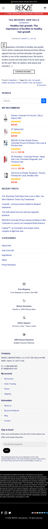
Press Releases (9, 265)
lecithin (18, 83)
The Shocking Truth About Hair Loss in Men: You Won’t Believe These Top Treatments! (23, 198)
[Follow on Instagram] (6, 513)
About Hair (6, 246)
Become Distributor (11, 411)
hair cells (28, 80)
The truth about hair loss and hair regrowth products (20, 213)
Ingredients (24, 23)
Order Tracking (10, 384)
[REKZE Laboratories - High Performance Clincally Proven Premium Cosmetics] (24, 8)
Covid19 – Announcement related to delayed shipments (21, 205)
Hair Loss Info (8, 250)
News (4, 260)
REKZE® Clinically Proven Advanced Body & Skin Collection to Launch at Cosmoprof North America (24, 221)
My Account (8, 379)
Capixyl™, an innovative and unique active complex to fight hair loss (20, 229)
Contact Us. (38, 460)
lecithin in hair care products (32, 83)
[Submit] (43, 100)
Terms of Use (19, 460)
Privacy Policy (8, 460)
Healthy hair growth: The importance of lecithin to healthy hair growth (24, 28)
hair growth (36, 80)
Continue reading (24, 72)
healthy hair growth (8, 83)
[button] (3, 8)
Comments (41, 85)
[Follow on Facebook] (2, 513)
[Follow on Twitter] (9, 513)
